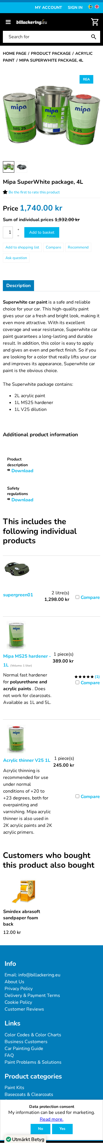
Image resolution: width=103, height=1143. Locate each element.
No (40, 1128)
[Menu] (8, 22)
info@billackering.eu (39, 975)
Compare (53, 247)
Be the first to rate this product (34, 192)
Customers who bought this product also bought (48, 860)
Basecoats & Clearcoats (29, 1094)
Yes (62, 1128)
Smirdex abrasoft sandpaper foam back (21, 918)
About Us (14, 982)
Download (22, 471)
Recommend (78, 247)
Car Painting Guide (24, 1048)
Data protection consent (51, 1106)
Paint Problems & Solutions (33, 1062)
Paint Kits (14, 1088)
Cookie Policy (18, 1002)
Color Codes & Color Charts (33, 1035)
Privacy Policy (19, 989)
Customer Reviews (24, 1009)
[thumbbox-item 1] (8, 167)
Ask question (16, 257)
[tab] (18, 285)
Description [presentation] (18, 285)
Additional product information (40, 434)
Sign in (75, 7)
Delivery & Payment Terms (32, 995)
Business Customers (26, 1042)
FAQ (9, 1055)
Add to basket (41, 232)
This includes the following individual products (40, 531)
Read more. (52, 1119)
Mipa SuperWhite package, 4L (43, 182)
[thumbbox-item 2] (21, 167)
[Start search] (95, 37)
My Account (48, 7)
